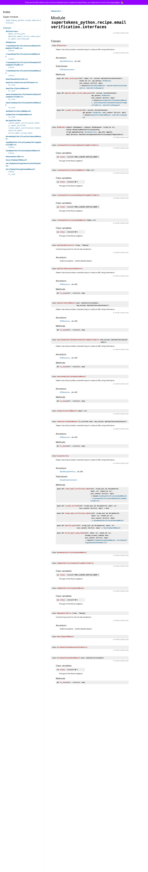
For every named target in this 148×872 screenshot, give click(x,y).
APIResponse (65, 284)
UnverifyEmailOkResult (111, 528)
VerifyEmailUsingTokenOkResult (104, 540)
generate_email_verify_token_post (24, 36)
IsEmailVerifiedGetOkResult (100, 115)
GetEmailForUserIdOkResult (18, 111)
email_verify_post (16, 34)
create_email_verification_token (23, 123)
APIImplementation (67, 69)
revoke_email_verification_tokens (24, 128)
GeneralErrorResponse (95, 88)
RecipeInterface (91, 132)
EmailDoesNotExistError (17, 79)
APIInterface (12, 31)
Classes (7, 27)
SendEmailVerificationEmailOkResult (23, 151)
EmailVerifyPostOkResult (96, 85)
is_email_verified (16, 125)
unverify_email (15, 130)
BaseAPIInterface (66, 61)
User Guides (115, 2)
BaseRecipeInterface (67, 471)
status (11, 51)
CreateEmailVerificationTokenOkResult (112, 496)
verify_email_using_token (20, 133)
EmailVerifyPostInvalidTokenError (22, 83)
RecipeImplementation (68, 480)
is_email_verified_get (18, 39)
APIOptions (107, 81)
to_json (11, 85)
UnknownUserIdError (15, 157)
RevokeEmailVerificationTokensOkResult (109, 520)
